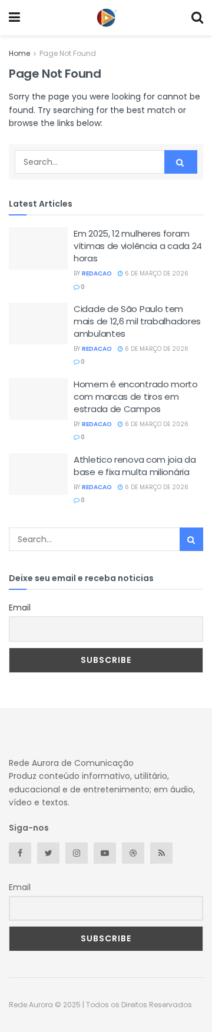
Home (19, 53)
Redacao (97, 273)
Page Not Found (67, 53)
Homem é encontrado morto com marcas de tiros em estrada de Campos (136, 396)
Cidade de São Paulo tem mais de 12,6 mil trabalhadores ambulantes (137, 321)
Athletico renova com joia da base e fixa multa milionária (135, 465)
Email (20, 607)
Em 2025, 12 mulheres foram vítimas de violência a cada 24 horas (138, 245)
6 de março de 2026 (155, 273)
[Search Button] (180, 162)
